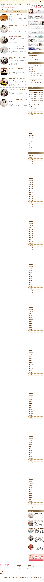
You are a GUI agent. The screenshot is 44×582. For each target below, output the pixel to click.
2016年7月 (30, 397)
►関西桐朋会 (31, 67)
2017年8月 (30, 372)
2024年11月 (31, 194)
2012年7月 (30, 493)
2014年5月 (31, 448)
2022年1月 (31, 264)
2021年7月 (30, 276)
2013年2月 (31, 479)
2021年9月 (31, 272)
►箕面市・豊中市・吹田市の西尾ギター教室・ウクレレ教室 (36, 76)
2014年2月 (31, 454)
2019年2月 (31, 335)
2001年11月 (31, 507)
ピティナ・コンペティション (34, 118)
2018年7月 (30, 350)
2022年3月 (31, 260)
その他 (30, 110)
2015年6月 (31, 421)
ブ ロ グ (2, 573)
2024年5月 (31, 206)
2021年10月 (31, 270)
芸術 (29, 143)
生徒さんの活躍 (31, 137)
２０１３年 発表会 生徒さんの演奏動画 (36, 90)
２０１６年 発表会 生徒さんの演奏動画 (36, 94)
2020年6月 (31, 303)
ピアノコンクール (32, 112)
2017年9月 (30, 370)
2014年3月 (31, 452)
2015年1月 (30, 432)
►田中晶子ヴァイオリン (33, 71)
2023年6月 (31, 229)
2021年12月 (31, 266)
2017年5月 (30, 378)
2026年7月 (31, 157)
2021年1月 (30, 288)
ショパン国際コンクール (33, 108)
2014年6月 (31, 446)
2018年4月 (31, 356)
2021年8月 (31, 274)
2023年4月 (31, 233)
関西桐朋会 (31, 147)
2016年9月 (31, 393)
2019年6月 (31, 327)
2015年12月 (31, 411)
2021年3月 (31, 284)
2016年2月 (31, 407)
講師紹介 (29, 565)
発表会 (30, 139)
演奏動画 (30, 133)
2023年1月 (31, 239)
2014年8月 (31, 442)
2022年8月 (31, 249)
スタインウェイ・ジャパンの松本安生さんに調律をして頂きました (39, 537)
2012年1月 (30, 505)
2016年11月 (31, 389)
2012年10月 (31, 487)
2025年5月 (31, 182)
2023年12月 (31, 217)
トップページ (19, 565)
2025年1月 (31, 190)
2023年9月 (31, 223)
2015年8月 (31, 417)
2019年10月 (31, 319)
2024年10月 (31, 196)
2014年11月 (31, 436)
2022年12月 (31, 241)
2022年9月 (31, 247)
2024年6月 (31, 204)
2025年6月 (31, 180)
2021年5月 (31, 280)
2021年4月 (31, 282)
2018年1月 (30, 362)
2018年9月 (31, 346)
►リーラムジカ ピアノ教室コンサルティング (36, 83)
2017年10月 (31, 368)
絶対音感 (30, 141)
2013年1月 (30, 481)
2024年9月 (31, 198)
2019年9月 (31, 321)
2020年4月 (31, 307)
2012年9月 (31, 489)
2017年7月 (30, 374)
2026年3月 (31, 163)
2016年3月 (31, 405)
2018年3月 (31, 358)
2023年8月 (31, 225)
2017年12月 (31, 364)
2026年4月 (31, 161)
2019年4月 (31, 331)
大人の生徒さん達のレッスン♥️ (16, 47)
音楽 (29, 149)
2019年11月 (31, 317)
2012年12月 (31, 483)
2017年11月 (31, 366)
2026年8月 (31, 155)
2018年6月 (31, 352)
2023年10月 (31, 221)
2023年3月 (31, 235)
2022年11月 (31, 243)
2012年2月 (31, 503)
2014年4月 (31, 450)
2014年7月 (30, 444)
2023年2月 (31, 237)
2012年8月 (31, 491)
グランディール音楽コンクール (19, 18)
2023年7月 (31, 227)
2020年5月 (31, 305)
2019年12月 (31, 315)
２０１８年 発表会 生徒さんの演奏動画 (36, 98)
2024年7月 (31, 202)
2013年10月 (31, 462)
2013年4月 (31, 475)
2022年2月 (31, 262)
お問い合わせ (3, 571)
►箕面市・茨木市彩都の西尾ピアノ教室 (35, 73)
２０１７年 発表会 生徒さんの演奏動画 (36, 96)
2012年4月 (31, 499)
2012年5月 (31, 497)
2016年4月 (31, 403)
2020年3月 (31, 309)
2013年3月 (31, 477)
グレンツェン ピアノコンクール (34, 104)
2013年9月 (31, 464)
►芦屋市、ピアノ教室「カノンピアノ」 (35, 65)
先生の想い (18, 566)
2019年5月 (31, 329)
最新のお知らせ (31, 131)
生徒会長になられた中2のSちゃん (17, 89)
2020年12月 (31, 290)
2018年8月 (31, 348)
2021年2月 (31, 286)
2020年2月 (31, 311)
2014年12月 (31, 434)
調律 (29, 145)
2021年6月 (31, 278)
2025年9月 (31, 176)
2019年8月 (31, 323)
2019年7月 (30, 325)
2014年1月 (30, 456)
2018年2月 (31, 360)
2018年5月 (31, 354)
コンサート (31, 106)
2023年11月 (31, 219)
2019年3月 (31, 333)
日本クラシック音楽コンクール (34, 129)
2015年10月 (31, 413)
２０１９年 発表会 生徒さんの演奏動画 (36, 100)
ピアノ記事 (16, 29)
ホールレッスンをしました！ (16, 68)
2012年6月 (31, 495)
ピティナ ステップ (32, 116)
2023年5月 (31, 231)
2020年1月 (31, 313)
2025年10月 (31, 174)
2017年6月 (30, 376)
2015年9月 (31, 415)
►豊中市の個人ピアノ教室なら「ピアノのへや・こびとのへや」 (36, 80)
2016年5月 (31, 401)
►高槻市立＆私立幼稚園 (33, 55)
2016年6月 (31, 399)
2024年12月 (31, 192)
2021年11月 (31, 268)
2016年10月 (31, 391)
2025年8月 (31, 178)
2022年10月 (31, 245)
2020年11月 (31, 292)
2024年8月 (31, 200)
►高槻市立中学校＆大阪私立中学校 (35, 59)
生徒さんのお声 (31, 135)
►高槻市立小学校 (32, 57)
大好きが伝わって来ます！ (16, 36)
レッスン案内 (19, 568)
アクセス (29, 568)
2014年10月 (31, 438)
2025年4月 (31, 184)
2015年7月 (30, 419)
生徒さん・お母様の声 (32, 566)
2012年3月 (31, 501)
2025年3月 (31, 186)
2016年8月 (31, 395)
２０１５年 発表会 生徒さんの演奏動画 (36, 92)
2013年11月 (31, 460)
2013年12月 (31, 458)
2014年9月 (31, 440)
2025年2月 (31, 188)
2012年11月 (31, 485)
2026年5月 (31, 159)
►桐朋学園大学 (31, 69)
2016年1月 (30, 409)
